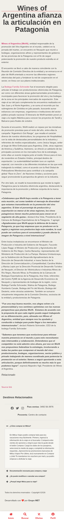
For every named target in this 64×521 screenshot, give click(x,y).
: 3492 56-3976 (40, 407)
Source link (6, 387)
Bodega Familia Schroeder (17, 87)
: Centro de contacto (32, 415)
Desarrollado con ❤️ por (22, 500)
